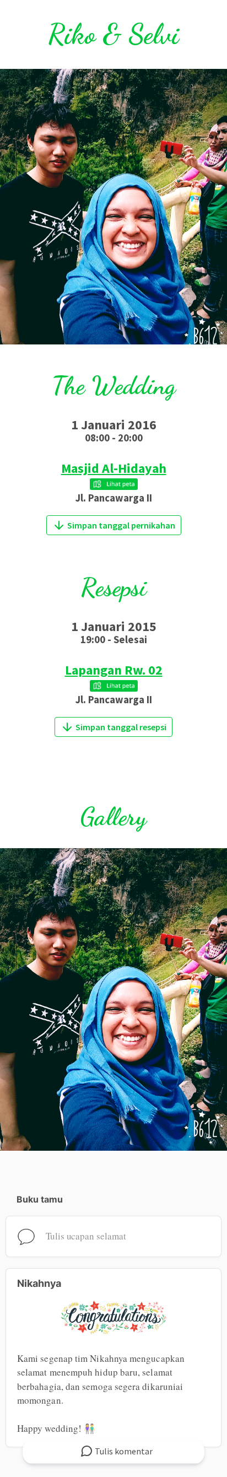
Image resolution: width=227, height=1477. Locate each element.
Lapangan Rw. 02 (114, 669)
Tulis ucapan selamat (86, 1236)
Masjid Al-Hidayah (113, 468)
